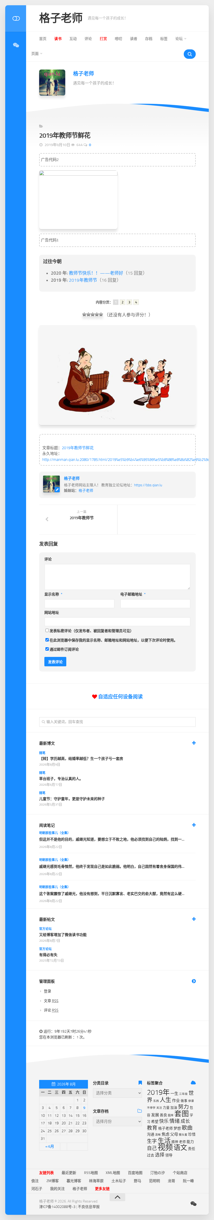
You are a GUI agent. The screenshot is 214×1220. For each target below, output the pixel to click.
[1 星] (84, 314)
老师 (182, 1142)
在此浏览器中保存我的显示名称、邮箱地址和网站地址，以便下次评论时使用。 (113, 640)
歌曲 (187, 1128)
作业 (176, 1100)
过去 (150, 1155)
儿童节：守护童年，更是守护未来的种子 (72, 799)
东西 (156, 1101)
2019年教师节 (83, 280)
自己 (152, 1148)
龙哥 (171, 1181)
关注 (159, 1107)
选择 (159, 1155)
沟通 (150, 1134)
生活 (164, 1140)
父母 (174, 1134)
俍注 (35, 1181)
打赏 (103, 39)
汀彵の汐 (157, 1173)
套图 (181, 1113)
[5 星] (101, 314)
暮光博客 (74, 1181)
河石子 (36, 1189)
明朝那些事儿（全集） (54, 833)
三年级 (183, 1094)
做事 (184, 1101)
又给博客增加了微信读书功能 (63, 935)
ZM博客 (52, 1181)
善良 (163, 1115)
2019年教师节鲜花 (78, 448)
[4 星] (97, 314)
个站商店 (180, 1173)
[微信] (15, 45)
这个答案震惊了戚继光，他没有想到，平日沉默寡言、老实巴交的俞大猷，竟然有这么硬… (111, 894)
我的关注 (57, 1189)
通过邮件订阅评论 (64, 649)
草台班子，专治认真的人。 (61, 779)
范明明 (154, 1181)
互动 (73, 39)
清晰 (158, 1134)
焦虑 (165, 1134)
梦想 (177, 1128)
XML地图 (113, 1173)
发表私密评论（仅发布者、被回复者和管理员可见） (92, 631)
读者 (133, 39)
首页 (42, 39)
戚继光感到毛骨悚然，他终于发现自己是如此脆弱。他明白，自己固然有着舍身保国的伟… (111, 866)
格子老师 (60, 18)
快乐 (164, 1121)
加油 (173, 1107)
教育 (152, 1128)
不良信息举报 (89, 1207)
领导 (169, 1155)
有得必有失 (48, 955)
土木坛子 (118, 1181)
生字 (152, 1141)
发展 (155, 1115)
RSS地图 (91, 1173)
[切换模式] (15, 18)
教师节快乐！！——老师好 (96, 273)
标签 (164, 39)
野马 (137, 1181)
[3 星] (93, 314)
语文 (180, 1148)
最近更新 (69, 1173)
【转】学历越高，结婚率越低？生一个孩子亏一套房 (81, 758)
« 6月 (49, 1146)
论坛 (179, 39)
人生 (165, 1099)
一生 (174, 1093)
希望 (154, 1121)
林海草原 (96, 1181)
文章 (51, 1001)
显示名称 (53, 594)
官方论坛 (45, 929)
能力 (190, 1142)
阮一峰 (188, 1181)
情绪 (174, 1121)
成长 (185, 1121)
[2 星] (88, 314)
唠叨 (118, 39)
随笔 (42, 753)
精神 (174, 1142)
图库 (171, 1115)
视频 (165, 1147)
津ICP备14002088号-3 (57, 1207)
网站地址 (51, 612)
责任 (191, 1149)
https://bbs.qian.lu (148, 485)
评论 (88, 39)
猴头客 (183, 1134)
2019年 (158, 1092)
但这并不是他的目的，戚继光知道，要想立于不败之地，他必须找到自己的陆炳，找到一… (111, 839)
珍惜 (191, 1134)
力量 (166, 1107)
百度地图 (135, 1173)
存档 (148, 39)
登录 (47, 991)
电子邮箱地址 (133, 594)
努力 (183, 1107)
